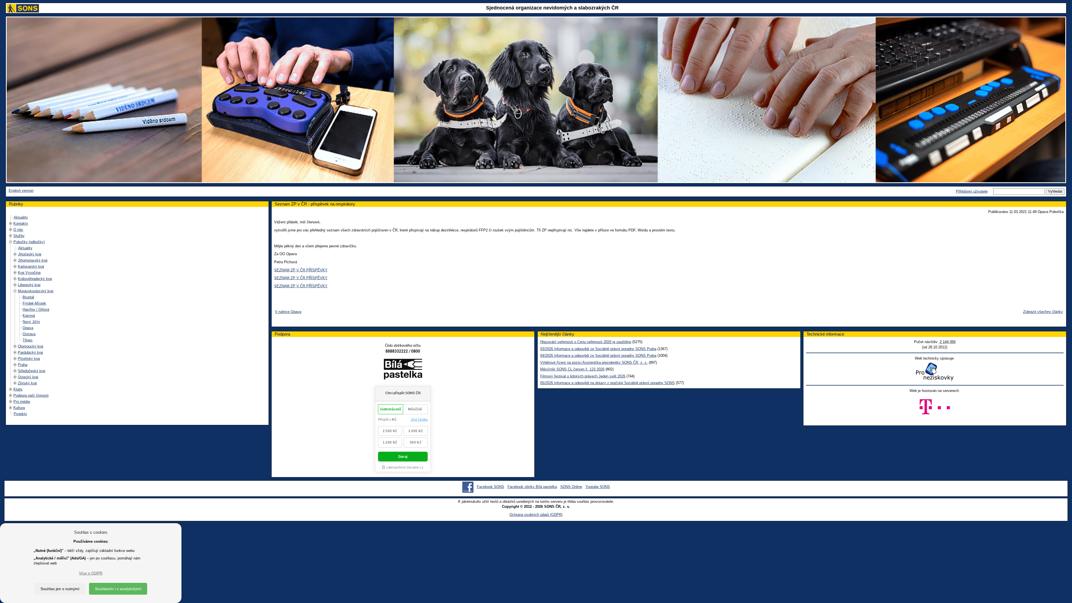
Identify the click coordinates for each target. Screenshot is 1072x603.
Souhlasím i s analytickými (118, 589)
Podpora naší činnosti (31, 395)
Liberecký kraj (29, 285)
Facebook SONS (490, 487)
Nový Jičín (31, 322)
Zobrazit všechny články (1043, 312)
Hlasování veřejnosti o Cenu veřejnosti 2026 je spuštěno (585, 342)
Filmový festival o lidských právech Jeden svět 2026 (582, 376)
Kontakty (20, 223)
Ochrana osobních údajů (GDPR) (536, 515)
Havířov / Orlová (36, 309)
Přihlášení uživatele (972, 191)
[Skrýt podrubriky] (10, 242)
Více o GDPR (90, 573)
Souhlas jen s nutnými (59, 589)
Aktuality (21, 217)
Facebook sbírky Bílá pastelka (532, 487)
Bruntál (28, 297)
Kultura (19, 408)
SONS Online (571, 487)
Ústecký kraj (28, 377)
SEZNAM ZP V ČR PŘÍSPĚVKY (300, 270)
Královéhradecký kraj (35, 279)
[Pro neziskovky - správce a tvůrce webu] (935, 371)
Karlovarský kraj (31, 266)
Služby (19, 236)
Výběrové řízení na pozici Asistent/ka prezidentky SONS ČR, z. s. (594, 362)
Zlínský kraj (27, 383)
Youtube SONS (597, 487)
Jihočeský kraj (29, 254)
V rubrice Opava (288, 312)
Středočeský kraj (31, 371)
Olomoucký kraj (30, 346)
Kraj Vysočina (29, 273)
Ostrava (29, 334)
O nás (18, 230)
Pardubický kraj (30, 352)
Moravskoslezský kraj (35, 291)
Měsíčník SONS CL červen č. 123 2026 (572, 369)
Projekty (20, 414)
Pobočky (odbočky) (29, 242)
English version (21, 190)
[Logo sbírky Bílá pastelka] (403, 370)
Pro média (21, 401)
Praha (22, 365)
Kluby (18, 389)
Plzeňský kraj (29, 358)
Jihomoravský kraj (32, 260)
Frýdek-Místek (34, 303)
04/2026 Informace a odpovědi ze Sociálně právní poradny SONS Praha (598, 355)
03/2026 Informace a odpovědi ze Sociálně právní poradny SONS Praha (598, 349)
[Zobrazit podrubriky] (10, 223)
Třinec (28, 340)
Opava (28, 328)
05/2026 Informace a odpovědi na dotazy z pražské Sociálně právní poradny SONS (607, 383)
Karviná (29, 316)
